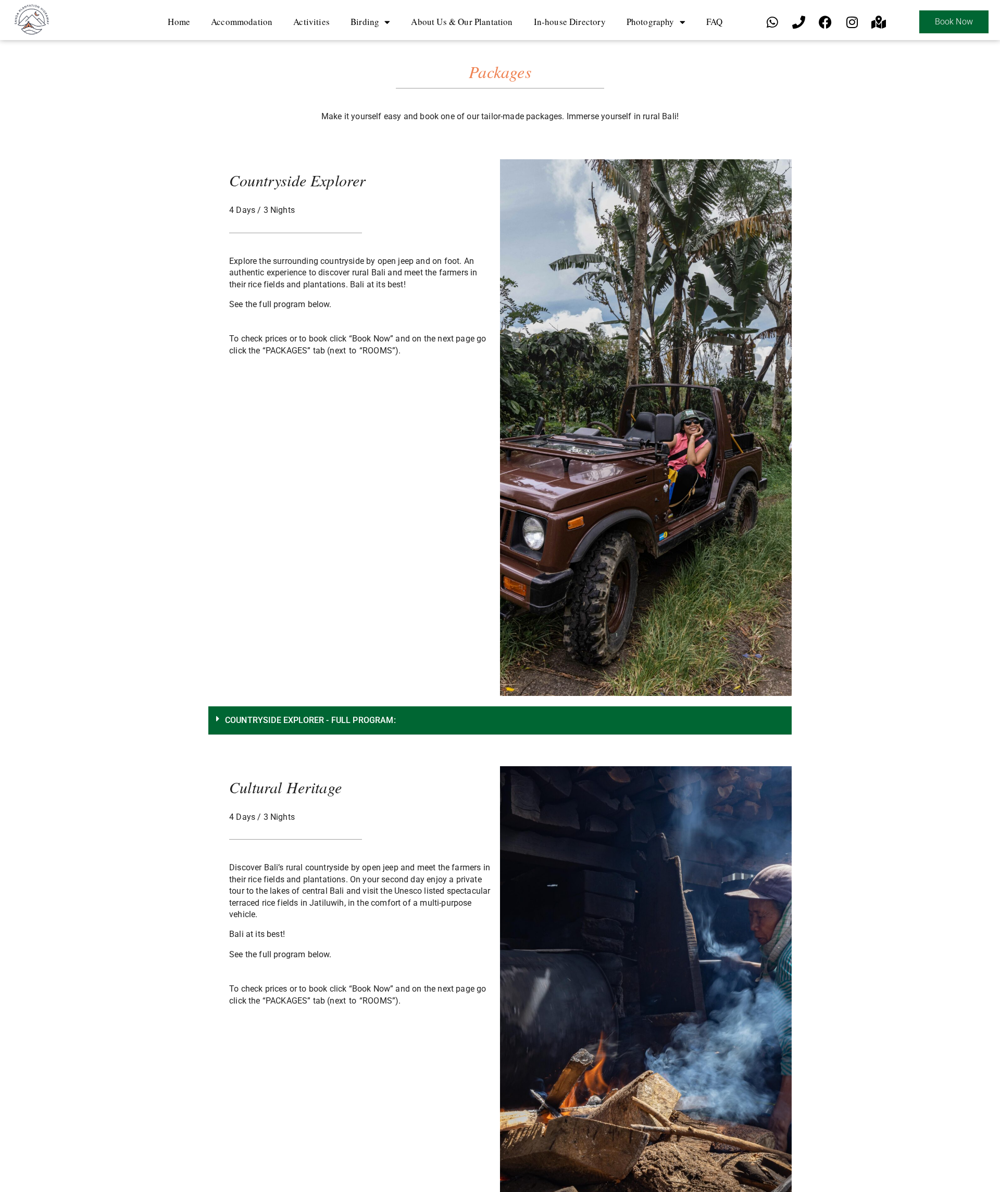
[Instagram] (852, 22)
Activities (311, 22)
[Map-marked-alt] (879, 22)
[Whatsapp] (772, 22)
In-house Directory (570, 22)
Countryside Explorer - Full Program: (310, 720)
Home (179, 22)
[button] (500, 720)
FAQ (714, 22)
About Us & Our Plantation (461, 22)
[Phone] (799, 22)
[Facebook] (826, 22)
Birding (365, 22)
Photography (650, 22)
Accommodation (241, 22)
